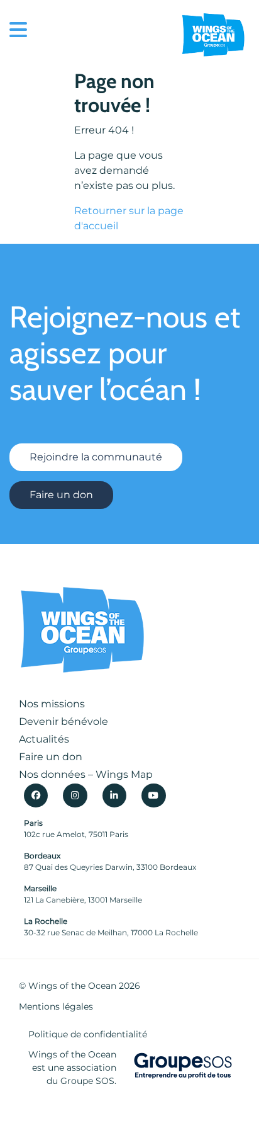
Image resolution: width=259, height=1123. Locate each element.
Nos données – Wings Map (86, 774)
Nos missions (52, 704)
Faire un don (61, 495)
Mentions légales (56, 1006)
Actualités (44, 739)
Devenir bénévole (63, 721)
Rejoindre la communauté (96, 457)
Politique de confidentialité (87, 1034)
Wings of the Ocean (72, 985)
